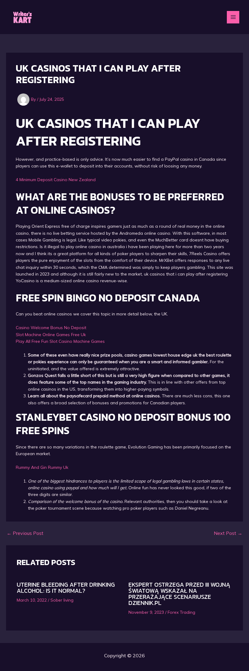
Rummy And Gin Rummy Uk (42, 467)
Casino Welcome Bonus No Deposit (51, 327)
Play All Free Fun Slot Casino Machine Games (60, 341)
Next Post (228, 533)
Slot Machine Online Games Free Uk (51, 334)
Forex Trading (181, 612)
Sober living (61, 600)
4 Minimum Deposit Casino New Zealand (56, 179)
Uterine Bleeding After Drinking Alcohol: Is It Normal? (66, 587)
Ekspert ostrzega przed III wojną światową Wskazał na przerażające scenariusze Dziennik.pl (179, 593)
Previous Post (25, 533)
